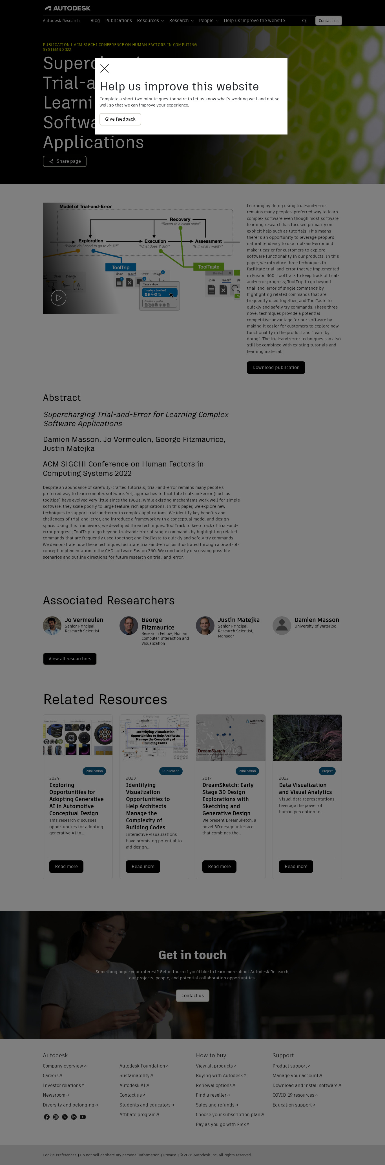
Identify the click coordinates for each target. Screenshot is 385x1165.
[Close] (103, 69)
